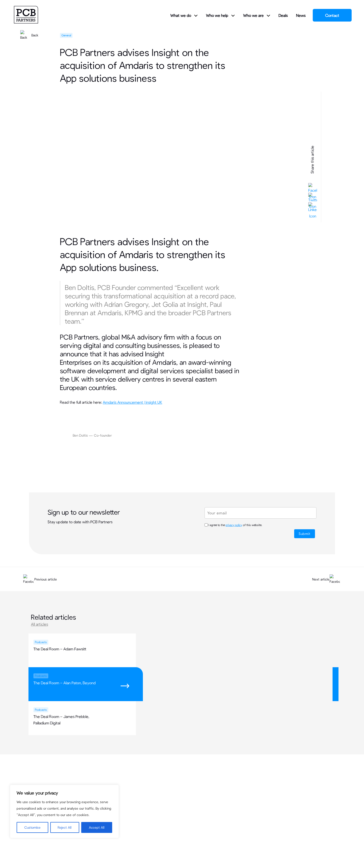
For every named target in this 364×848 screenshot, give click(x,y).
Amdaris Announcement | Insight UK (132, 402)
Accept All (96, 827)
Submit (305, 533)
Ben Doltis (80, 435)
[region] (64, 811)
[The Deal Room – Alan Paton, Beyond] (236, 672)
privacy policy (234, 525)
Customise (32, 827)
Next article (321, 579)
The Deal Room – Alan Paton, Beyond (64, 682)
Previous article (45, 579)
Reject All (65, 827)
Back (34, 35)
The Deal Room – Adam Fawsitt (59, 648)
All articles (39, 624)
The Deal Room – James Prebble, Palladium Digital (61, 719)
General (66, 35)
